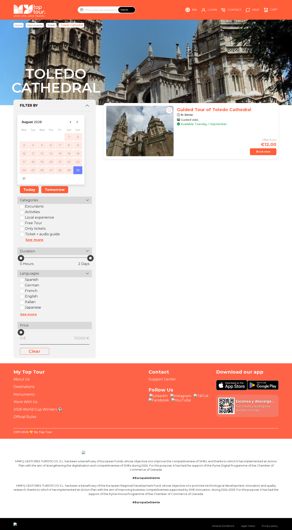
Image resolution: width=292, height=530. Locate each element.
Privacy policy (270, 525)
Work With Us (25, 402)
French (31, 291)
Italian (30, 302)
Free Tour (33, 223)
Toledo (51, 25)
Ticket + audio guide (42, 234)
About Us (21, 379)
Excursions (34, 206)
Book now (263, 151)
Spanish (31, 280)
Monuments (35, 25)
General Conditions (223, 525)
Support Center (162, 379)
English (31, 296)
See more (34, 240)
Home (18, 25)
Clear (34, 351)
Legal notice (248, 525)
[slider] (21, 258)
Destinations (23, 387)
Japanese (33, 307)
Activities (32, 212)
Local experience (39, 217)
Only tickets (35, 229)
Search (124, 10)
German (32, 285)
